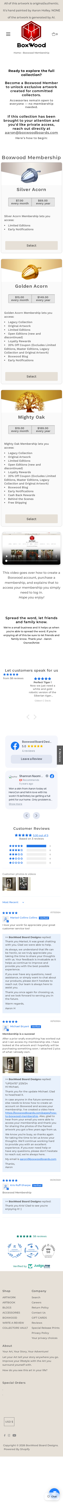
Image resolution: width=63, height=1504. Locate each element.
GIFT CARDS (39, 1317)
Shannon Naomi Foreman (31, 776)
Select (31, 245)
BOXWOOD (9, 1317)
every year (43, 202)
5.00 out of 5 (40, 835)
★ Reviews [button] (60, 755)
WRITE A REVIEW (13, 1322)
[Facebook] (4, 1436)
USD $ (9, 1421)
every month (20, 202)
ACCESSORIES (11, 1312)
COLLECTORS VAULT (15, 1327)
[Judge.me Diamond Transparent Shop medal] (31, 1251)
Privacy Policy (40, 1333)
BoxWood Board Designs (42, 1445)
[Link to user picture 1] (10, 1064)
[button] (15, 804)
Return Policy (40, 1307)
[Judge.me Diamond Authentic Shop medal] (15, 1251)
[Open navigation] (8, 34)
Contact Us (39, 1312)
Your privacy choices (44, 1338)
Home (17, 52)
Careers (36, 1302)
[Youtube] (14, 1436)
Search (36, 1297)
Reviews (37, 1322)
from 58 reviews (13, 678)
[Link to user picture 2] (29, 1064)
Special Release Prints (45, 1327)
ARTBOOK (8, 1302)
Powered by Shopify (17, 1449)
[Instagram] (9, 1436)
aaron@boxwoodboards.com (31, 133)
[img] (10, 675)
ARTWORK (9, 1297)
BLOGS (6, 1307)
